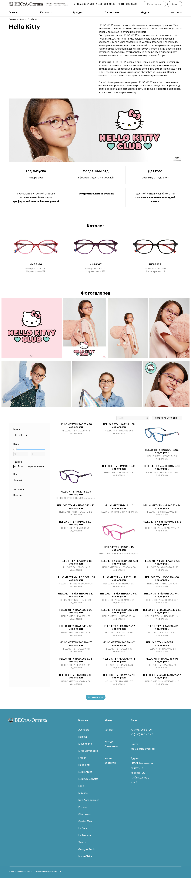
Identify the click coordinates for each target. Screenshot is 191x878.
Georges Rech (86, 849)
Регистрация (154, 4)
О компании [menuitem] (112, 12)
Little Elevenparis (88, 751)
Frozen (82, 758)
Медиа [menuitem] (145, 12)
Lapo (81, 786)
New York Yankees (88, 800)
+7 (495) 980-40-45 (104, 4)
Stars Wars (84, 814)
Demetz (82, 737)
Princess (83, 807)
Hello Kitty (84, 765)
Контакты (110, 763)
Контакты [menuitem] (176, 12)
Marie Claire (85, 856)
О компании (111, 746)
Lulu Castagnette (88, 779)
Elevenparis (85, 744)
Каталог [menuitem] (45, 12)
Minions (83, 793)
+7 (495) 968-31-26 (83, 4)
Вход (174, 4)
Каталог (109, 730)
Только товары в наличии (31, 466)
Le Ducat (83, 828)
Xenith (82, 842)
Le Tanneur (84, 835)
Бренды (23, 19)
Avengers (83, 730)
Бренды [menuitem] (77, 12)
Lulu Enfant (85, 772)
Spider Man (85, 821)
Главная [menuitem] (13, 12)
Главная (12, 19)
